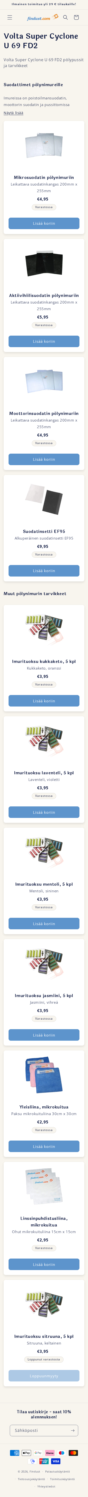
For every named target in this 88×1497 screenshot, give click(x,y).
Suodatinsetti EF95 (44, 531)
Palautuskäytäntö (57, 1471)
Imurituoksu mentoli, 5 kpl (44, 884)
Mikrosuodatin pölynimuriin (44, 177)
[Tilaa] (72, 1430)
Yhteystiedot (46, 1486)
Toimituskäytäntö (62, 1479)
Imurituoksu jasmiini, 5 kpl (44, 995)
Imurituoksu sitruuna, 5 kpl (44, 1336)
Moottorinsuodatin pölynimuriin (44, 413)
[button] (9, 17)
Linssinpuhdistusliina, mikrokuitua (43, 1221)
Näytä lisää (13, 112)
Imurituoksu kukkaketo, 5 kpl (44, 661)
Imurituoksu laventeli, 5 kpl (44, 773)
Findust (35, 1471)
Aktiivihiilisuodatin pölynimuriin (44, 295)
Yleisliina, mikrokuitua (44, 1107)
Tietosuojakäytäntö (31, 1479)
